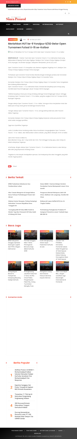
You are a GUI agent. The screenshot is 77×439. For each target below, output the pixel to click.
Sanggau (11, 231)
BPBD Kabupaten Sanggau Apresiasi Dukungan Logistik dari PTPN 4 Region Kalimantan (14, 245)
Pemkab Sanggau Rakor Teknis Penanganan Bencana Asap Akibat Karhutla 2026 (30, 246)
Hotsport (59, 24)
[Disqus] (38, 327)
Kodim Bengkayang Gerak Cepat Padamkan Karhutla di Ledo (46, 244)
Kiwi (24, 39)
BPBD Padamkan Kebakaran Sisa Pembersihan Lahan (19, 185)
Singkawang (28, 262)
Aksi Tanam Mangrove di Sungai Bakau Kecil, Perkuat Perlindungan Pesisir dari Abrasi (21, 195)
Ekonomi (20, 29)
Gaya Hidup (10, 29)
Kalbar (26, 24)
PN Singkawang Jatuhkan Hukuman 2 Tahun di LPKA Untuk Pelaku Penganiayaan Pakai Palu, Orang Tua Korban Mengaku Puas (30, 279)
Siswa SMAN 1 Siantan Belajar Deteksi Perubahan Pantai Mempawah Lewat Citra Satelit (54, 186)
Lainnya (29, 29)
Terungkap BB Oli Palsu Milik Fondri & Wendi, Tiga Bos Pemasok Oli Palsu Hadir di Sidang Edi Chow (22, 212)
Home (8, 24)
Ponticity (60, 262)
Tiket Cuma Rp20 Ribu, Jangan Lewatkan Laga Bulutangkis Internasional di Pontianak (61, 277)
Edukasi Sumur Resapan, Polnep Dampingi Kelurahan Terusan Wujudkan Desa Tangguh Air (22, 203)
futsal (15, 166)
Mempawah (12, 39)
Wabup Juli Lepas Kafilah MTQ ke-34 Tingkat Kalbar (52, 202)
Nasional (36, 24)
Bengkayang (44, 231)
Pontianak (17, 24)
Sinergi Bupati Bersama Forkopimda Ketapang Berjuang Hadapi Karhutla (14, 276)
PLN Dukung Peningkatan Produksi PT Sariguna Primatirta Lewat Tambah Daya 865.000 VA (54, 212)
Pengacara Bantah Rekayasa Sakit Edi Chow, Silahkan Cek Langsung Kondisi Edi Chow (54, 195)
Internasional (47, 24)
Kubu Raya (60, 231)
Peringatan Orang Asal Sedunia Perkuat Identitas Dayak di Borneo (46, 275)
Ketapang (12, 262)
